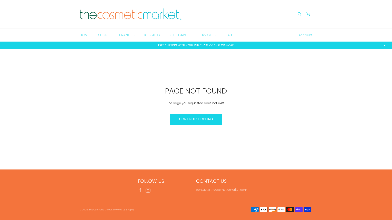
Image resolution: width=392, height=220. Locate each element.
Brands (126, 35)
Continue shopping (196, 119)
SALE (229, 35)
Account (305, 35)
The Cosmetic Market (100, 209)
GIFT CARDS (179, 35)
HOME (84, 35)
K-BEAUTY (152, 35)
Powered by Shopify (123, 209)
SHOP (103, 35)
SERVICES (206, 35)
